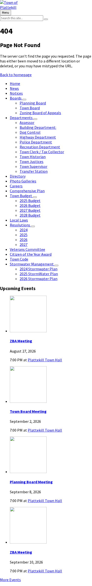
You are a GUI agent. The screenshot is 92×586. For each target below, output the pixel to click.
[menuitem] (15, 83)
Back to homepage (16, 74)
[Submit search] (46, 19)
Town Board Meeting (28, 411)
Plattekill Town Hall (45, 359)
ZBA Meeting (21, 340)
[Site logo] (17, 7)
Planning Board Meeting (31, 481)
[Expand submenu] (24, 99)
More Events (10, 579)
